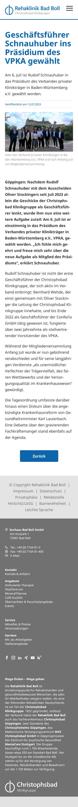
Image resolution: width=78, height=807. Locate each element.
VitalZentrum (14, 589)
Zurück (39, 456)
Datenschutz (51, 490)
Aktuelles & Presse (18, 624)
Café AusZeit (13, 598)
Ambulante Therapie (19, 585)
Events (9, 606)
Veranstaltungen (16, 628)
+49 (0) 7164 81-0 (28, 547)
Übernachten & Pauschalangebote (29, 602)
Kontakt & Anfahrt (17, 574)
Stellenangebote (16, 644)
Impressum (23, 490)
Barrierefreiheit (52, 503)
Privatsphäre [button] (26, 497)
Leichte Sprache (39, 509)
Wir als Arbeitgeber (18, 639)
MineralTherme (16, 593)
